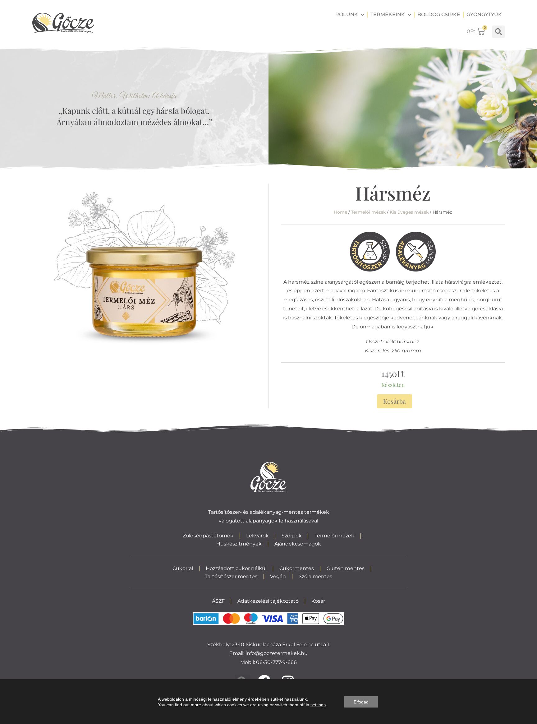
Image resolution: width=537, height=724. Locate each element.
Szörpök (292, 536)
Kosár (318, 601)
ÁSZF (218, 601)
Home (340, 212)
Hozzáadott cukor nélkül (236, 568)
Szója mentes (315, 576)
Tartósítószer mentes (231, 576)
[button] (498, 32)
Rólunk (346, 14)
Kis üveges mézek (409, 212)
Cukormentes (296, 568)
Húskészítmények (239, 544)
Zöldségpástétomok (208, 536)
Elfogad (361, 701)
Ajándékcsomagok (297, 544)
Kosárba (394, 401)
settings (318, 704)
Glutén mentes (346, 568)
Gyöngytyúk (484, 14)
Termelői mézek (368, 212)
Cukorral (182, 568)
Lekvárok (257, 536)
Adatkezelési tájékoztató (268, 601)
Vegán (278, 576)
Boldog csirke (438, 14)
